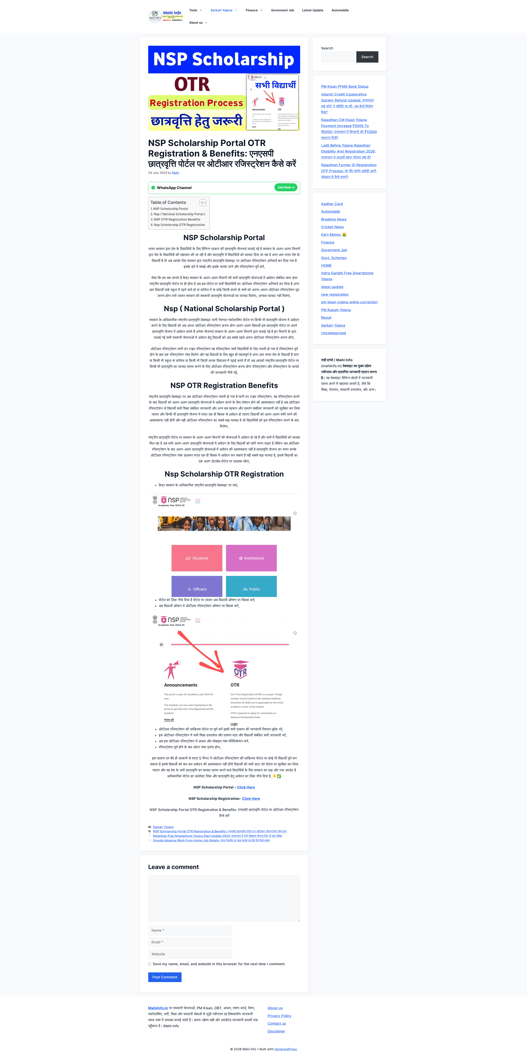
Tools (193, 10)
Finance (252, 10)
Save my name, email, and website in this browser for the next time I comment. (219, 964)
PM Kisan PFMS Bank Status (344, 86)
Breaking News (333, 219)
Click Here (246, 787)
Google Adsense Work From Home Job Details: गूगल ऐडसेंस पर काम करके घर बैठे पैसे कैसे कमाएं (211, 840)
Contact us (277, 1023)
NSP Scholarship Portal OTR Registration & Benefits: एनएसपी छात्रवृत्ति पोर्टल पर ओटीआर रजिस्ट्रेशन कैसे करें (219, 831)
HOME (326, 265)
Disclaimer (276, 1031)
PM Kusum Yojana (336, 310)
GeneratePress (285, 1049)
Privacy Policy (279, 1016)
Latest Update (312, 10)
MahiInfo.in (158, 1008)
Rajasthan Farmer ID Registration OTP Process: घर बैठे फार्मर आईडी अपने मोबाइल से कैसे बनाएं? (349, 171)
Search (327, 48)
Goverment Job (282, 10)
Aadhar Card (332, 204)
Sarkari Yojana (221, 10)
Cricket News (332, 227)
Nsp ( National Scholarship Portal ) (179, 214)
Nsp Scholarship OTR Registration (179, 225)
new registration (335, 294)
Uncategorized (333, 333)
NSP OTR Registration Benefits (177, 219)
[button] (201, 10)
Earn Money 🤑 (333, 234)
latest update (332, 287)
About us (196, 23)
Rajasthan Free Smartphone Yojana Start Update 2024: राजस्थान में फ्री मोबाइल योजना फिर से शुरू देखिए (217, 836)
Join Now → (286, 188)
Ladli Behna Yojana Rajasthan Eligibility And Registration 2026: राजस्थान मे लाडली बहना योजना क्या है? (348, 151)
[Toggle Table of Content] (200, 202)
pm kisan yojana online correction (349, 302)
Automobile (340, 10)
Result (326, 317)
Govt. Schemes (334, 258)
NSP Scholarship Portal (170, 209)
